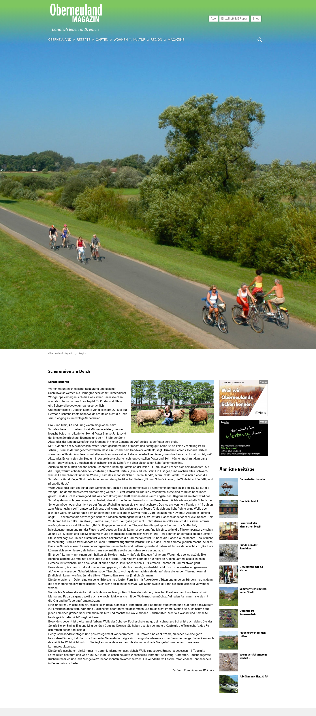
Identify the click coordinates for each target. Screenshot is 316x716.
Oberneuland (59, 39)
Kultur (139, 39)
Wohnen (121, 39)
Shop (256, 18)
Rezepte (83, 39)
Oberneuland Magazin (60, 353)
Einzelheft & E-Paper (234, 18)
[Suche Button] (260, 40)
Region (156, 39)
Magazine (176, 39)
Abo (213, 18)
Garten (102, 39)
